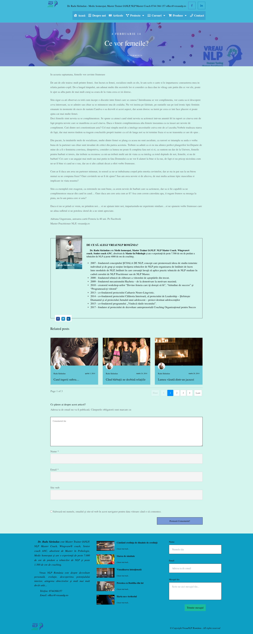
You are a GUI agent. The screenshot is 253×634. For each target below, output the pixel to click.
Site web (54, 487)
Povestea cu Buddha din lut (130, 583)
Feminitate (118, 55)
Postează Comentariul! (180, 520)
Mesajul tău (174, 579)
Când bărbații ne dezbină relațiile (126, 379)
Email (54, 469)
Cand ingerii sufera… (66, 379)
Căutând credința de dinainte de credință (137, 542)
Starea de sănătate (126, 556)
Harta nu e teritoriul (127, 596)
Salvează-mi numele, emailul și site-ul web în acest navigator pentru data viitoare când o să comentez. (107, 511)
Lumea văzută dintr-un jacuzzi (176, 379)
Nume (54, 451)
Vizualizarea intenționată (129, 569)
